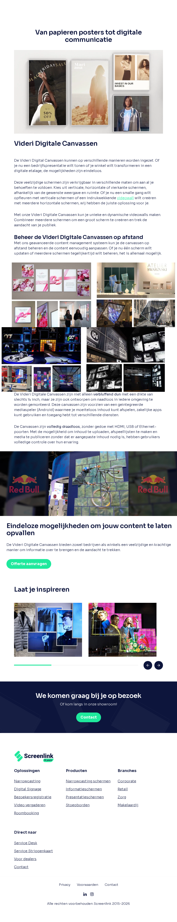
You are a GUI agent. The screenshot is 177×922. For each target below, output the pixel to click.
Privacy (64, 884)
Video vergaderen (29, 805)
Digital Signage (27, 789)
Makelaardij (128, 805)
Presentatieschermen (85, 797)
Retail (123, 789)
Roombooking (26, 813)
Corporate (127, 781)
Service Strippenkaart (33, 851)
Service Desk (25, 843)
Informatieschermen (84, 789)
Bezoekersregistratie (32, 797)
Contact (21, 866)
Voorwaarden (87, 884)
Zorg (122, 797)
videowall (125, 198)
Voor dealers (25, 858)
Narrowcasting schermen (88, 781)
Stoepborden (78, 805)
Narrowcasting (27, 781)
